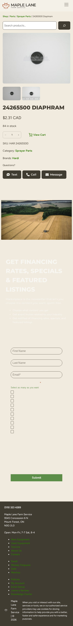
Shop (5, 16)
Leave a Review (20, 590)
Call (33, 174)
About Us (16, 550)
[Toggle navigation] (66, 4)
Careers (15, 554)
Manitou (15, 572)
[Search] (64, 25)
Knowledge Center (21, 594)
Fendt (14, 561)
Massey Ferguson (21, 565)
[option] (31, 93)
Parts (12, 16)
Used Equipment (20, 543)
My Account (18, 583)
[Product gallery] (36, 58)
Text (14, 174)
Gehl (13, 568)
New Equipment (20, 539)
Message (56, 174)
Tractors (15, 546)
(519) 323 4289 (12, 507)
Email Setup (18, 586)
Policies (15, 579)
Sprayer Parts (24, 16)
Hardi (15, 158)
